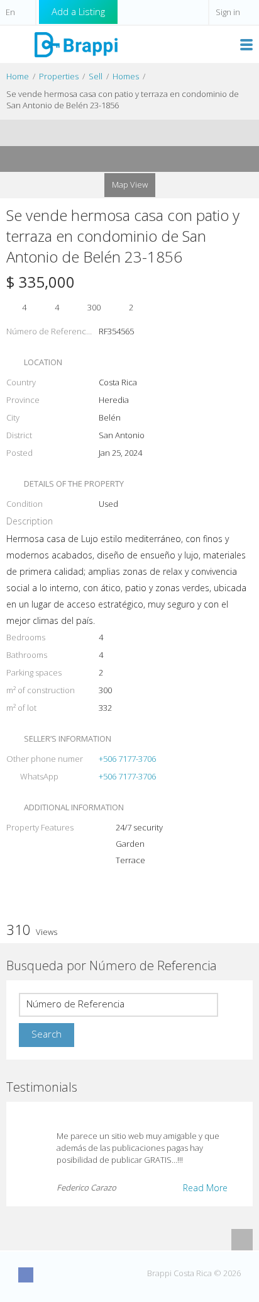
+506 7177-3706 (127, 758)
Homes (126, 76)
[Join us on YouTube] (72, 1274)
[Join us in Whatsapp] (118, 1274)
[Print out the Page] (117, 133)
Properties (59, 76)
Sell (95, 76)
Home (17, 76)
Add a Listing (78, 11)
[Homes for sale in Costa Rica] (75, 44)
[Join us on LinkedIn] (95, 1274)
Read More (205, 1188)
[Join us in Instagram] (49, 1274)
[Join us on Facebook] (25, 1274)
